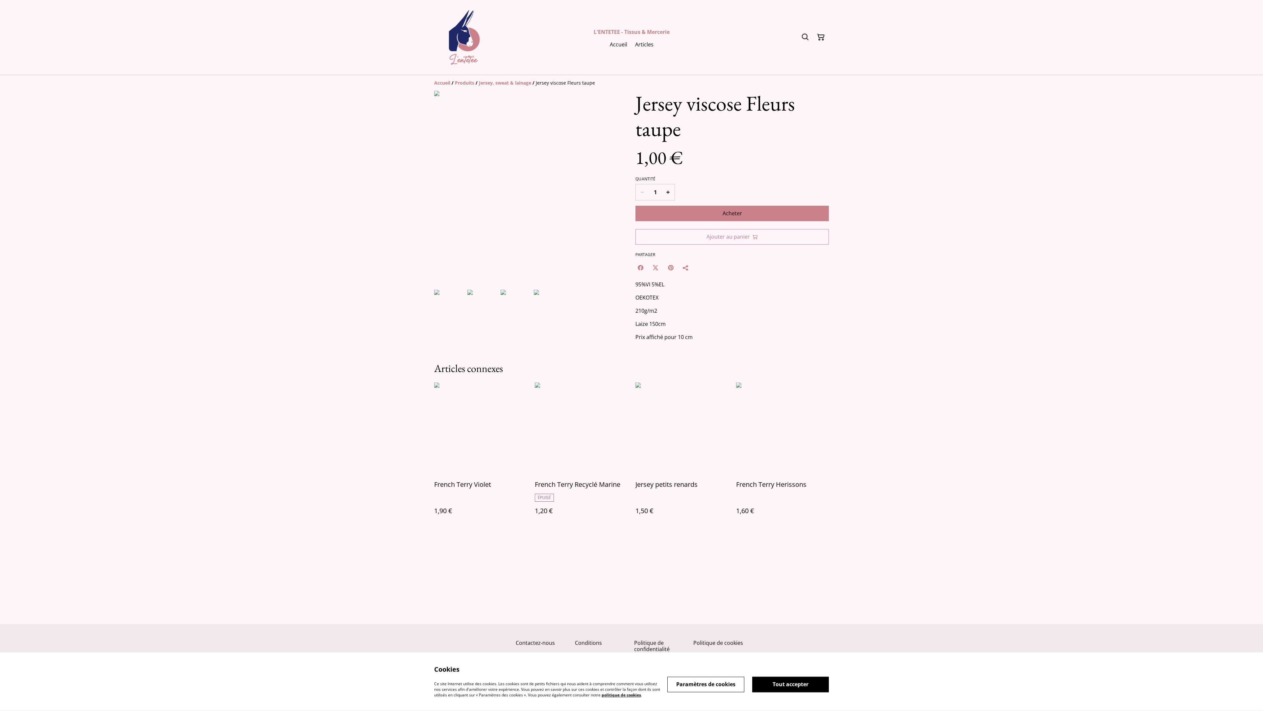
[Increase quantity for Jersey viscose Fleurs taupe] (668, 192)
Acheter (732, 213)
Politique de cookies (718, 642)
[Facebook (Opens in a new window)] (640, 268)
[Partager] (686, 268)
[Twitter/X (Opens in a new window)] (655, 268)
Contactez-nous (535, 642)
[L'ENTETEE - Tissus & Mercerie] (464, 37)
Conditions (588, 642)
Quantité (645, 179)
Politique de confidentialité (652, 646)
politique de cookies (621, 695)
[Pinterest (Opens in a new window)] (671, 268)
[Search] (805, 37)
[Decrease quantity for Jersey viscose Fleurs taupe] (642, 192)
